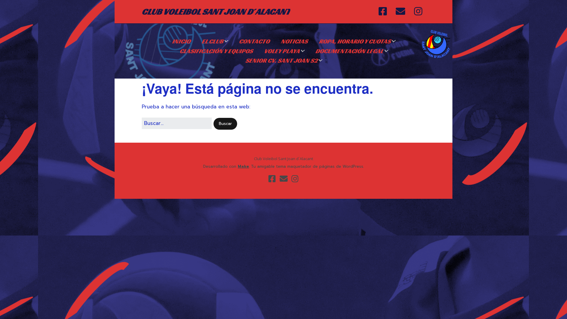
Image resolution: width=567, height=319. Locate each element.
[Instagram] (418, 11)
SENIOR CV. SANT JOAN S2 (281, 60)
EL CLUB (212, 41)
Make (243, 166)
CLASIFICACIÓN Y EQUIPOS (216, 51)
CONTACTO (254, 41)
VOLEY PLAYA (282, 51)
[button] (225, 124)
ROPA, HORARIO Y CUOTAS (355, 41)
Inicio (181, 41)
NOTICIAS (294, 41)
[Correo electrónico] (400, 11)
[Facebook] (384, 11)
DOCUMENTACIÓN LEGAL (349, 51)
